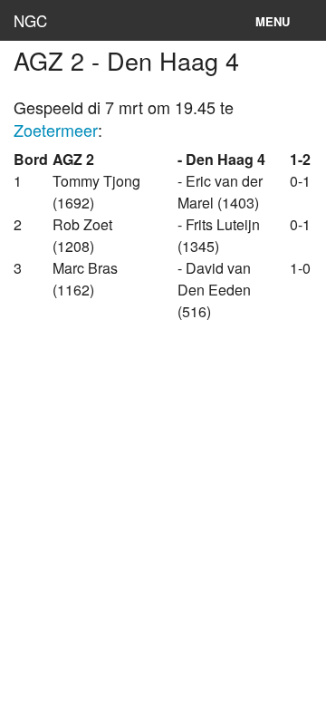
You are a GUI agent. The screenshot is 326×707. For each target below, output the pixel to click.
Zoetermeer (56, 129)
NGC (30, 20)
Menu (272, 21)
